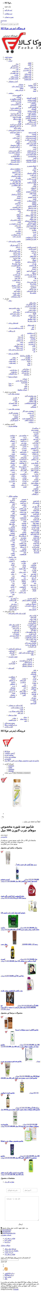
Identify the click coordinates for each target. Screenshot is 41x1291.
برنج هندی (14, 372)
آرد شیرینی (31, 344)
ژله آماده (18, 203)
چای (16, 401)
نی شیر (18, 205)
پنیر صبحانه (27, 68)
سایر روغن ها (32, 321)
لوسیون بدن (34, 468)
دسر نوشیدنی (16, 207)
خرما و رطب (19, 90)
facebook (11, 766)
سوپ (34, 147)
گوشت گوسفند (31, 98)
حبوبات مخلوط (22, 390)
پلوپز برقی (33, 619)
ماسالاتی (33, 407)
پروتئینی (10, 93)
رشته (14, 357)
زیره (34, 280)
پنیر (30, 66)
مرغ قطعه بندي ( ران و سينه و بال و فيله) (15, 109)
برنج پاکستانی (13, 374)
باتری (13, 661)
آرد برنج (33, 335)
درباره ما (7, 1242)
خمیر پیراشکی (18, 346)
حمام (25, 717)
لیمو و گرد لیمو (31, 271)
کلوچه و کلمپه (31, 182)
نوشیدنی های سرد (14, 409)
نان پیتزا (20, 337)
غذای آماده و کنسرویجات (16, 130)
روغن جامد (16, 312)
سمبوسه (17, 158)
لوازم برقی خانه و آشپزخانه (17, 613)
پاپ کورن (33, 175)
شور (19, 284)
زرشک (34, 273)
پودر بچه (33, 587)
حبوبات (25, 379)
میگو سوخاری (15, 156)
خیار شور (17, 278)
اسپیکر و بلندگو (27, 664)
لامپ (21, 709)
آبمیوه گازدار (14, 420)
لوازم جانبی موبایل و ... (16, 711)
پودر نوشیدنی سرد (28, 418)
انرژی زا (15, 415)
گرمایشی (12, 651)
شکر (32, 329)
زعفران (33, 258)
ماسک (13, 479)
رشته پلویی (12, 363)
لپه (26, 384)
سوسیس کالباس (31, 116)
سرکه (18, 273)
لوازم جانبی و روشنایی (15, 705)
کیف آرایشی (13, 609)
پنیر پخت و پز (27, 70)
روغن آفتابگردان (31, 304)
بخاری (13, 654)
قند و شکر (30, 325)
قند (33, 327)
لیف (25, 721)
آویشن (34, 267)
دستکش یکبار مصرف (33, 690)
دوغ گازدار (15, 66)
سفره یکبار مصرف (33, 685)
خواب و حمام (12, 715)
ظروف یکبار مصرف (33, 696)
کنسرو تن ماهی (31, 143)
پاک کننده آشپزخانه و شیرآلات (35, 539)
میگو (19, 122)
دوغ (17, 64)
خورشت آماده (31, 151)
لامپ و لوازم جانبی (17, 707)
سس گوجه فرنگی (14, 251)
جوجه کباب (16, 138)
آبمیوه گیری (32, 621)
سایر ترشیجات (15, 296)
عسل (34, 235)
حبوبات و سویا (12, 377)
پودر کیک (33, 217)
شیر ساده (15, 71)
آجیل (34, 83)
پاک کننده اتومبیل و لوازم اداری (35, 545)
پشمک (19, 216)
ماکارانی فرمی (25, 359)
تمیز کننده (36, 549)
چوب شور (17, 174)
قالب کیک (23, 691)
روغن (10, 300)
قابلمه (24, 686)
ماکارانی (27, 357)
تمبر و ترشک (32, 208)
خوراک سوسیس (31, 160)
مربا (35, 234)
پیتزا (18, 140)
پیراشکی (33, 190)
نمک (35, 254)
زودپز (24, 689)
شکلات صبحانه (31, 224)
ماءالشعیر (15, 418)
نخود (25, 386)
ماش (25, 388)
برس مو (14, 604)
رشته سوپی (12, 361)
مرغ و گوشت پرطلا (11, 725)
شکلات (18, 191)
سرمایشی (30, 651)
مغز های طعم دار (15, 183)
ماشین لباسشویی (30, 635)
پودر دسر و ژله (31, 210)
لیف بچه (33, 574)
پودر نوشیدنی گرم (30, 396)
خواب (14, 718)
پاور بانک (20, 713)
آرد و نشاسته (31, 333)
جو (34, 351)
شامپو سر (23, 439)
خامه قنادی (27, 79)
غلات (33, 346)
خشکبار (20, 84)
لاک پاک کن (13, 607)
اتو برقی (16, 630)
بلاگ (6, 1279)
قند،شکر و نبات (13, 323)
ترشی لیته (17, 291)
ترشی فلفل (16, 295)
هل (35, 278)
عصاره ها (33, 284)
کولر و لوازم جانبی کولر (26, 653)
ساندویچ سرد (32, 156)
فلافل (18, 143)
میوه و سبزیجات (10, 723)
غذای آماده (32, 145)
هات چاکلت (32, 401)
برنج (9, 367)
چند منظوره (35, 525)
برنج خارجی (13, 370)
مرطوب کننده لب (30, 606)
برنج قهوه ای (25, 371)
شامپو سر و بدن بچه (12, 588)
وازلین (36, 466)
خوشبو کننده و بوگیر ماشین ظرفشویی (23, 530)
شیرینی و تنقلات (13, 164)
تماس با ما (8, 1240)
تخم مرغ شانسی (31, 237)
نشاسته (33, 338)
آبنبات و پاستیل (16, 194)
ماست (16, 75)
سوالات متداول (5, 1245)
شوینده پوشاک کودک (23, 581)
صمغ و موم (32, 609)
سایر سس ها (16, 263)
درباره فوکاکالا (9, 1275)
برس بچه (33, 585)
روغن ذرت (32, 308)
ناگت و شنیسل (15, 145)
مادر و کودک (12, 557)
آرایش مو (14, 598)
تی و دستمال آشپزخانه (12, 687)
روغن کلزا (33, 317)
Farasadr (15, 1289)
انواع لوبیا (24, 382)
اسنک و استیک (31, 173)
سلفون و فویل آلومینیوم (33, 701)
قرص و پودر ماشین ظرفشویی (22, 543)
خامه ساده (28, 74)
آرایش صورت (32, 598)
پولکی (19, 218)
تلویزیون (29, 659)
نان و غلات (11, 331)
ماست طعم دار (13, 78)
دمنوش (15, 405)
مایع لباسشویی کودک (22, 586)
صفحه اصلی (8, 57)
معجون (18, 233)
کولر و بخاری (9, 727)
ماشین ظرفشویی (30, 637)
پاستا (28, 365)
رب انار (18, 247)
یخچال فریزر (32, 623)
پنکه (32, 654)
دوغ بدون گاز (14, 67)
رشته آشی (12, 359)
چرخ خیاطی (15, 626)
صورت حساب (9, 17)
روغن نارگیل (32, 315)
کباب (18, 136)
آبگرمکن (12, 653)
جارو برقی (15, 628)
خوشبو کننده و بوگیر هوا (12, 522)
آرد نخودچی (31, 342)
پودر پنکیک (33, 219)
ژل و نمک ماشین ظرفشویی (23, 548)
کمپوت (34, 134)
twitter (10, 767)
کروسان (33, 188)
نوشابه (16, 416)
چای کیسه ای (13, 403)
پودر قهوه (33, 398)
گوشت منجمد (32, 100)
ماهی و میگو (17, 119)
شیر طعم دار (14, 73)
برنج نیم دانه (25, 373)
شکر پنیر (18, 231)
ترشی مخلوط (16, 285)
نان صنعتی (19, 340)
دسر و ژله (17, 200)
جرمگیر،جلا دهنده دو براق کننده (22, 537)
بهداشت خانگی (13, 496)
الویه (34, 158)
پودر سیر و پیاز (31, 282)
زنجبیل (34, 269)
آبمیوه (32, 416)
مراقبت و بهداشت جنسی (23, 475)
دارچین (34, 252)
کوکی (34, 186)
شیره (34, 232)
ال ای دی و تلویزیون (25, 660)
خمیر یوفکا (19, 348)
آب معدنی (30, 413)
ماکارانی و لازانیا (25, 355)
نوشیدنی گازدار (13, 413)
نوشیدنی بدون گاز (28, 411)
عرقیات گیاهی (29, 420)
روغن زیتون (32, 310)
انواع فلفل (33, 256)
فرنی (34, 149)
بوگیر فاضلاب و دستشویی (12, 527)
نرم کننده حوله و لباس (23, 504)
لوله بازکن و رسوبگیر (12, 500)
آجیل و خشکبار (13, 81)
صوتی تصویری (12, 656)
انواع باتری (12, 663)
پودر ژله (33, 212)
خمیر (21, 342)
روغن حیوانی (16, 315)
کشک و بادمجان (31, 162)
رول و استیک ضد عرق (35, 475)
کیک (35, 184)
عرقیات (31, 422)
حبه (19, 229)
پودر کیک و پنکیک (31, 215)
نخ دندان (12, 446)
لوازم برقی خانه (14, 624)
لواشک (34, 204)
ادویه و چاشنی (31, 247)
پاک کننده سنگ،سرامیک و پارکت (34, 515)
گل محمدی (32, 265)
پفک (35, 171)
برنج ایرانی (26, 369)
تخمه (34, 91)
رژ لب (34, 607)
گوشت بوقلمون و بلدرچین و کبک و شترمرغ (15, 100)
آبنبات (19, 196)
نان (22, 335)
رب (19, 243)
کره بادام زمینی (31, 226)
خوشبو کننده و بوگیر (12, 516)
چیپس (34, 169)
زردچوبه (33, 251)
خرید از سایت (9, 1252)
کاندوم (24, 479)
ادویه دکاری (32, 249)
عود (13, 537)
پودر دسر (33, 213)
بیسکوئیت (17, 170)
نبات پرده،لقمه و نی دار (16, 328)
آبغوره (18, 271)
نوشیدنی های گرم (13, 394)
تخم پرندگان (32, 122)
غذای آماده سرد (31, 154)
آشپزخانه (11, 668)
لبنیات (10, 61)
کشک (29, 63)
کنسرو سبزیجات (31, 136)
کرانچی (34, 177)
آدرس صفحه (9, 773)
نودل (28, 363)
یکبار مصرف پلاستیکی (33, 672)
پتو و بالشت (12, 720)
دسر (19, 202)
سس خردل (16, 254)
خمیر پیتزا (20, 344)
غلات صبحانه (32, 223)
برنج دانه (26, 374)
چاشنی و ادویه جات (14, 241)
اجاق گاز (33, 630)
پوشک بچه (35, 490)
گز (20, 213)
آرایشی (10, 596)
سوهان (18, 214)
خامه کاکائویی (27, 77)
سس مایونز (16, 252)
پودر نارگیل (32, 289)
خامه (29, 72)
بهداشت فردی (12, 426)
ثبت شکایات (8, 14)
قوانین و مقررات (10, 1238)
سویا (10, 383)
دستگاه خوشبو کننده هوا (12, 533)
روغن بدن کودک (12, 576)
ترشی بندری (16, 293)
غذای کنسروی (15, 160)
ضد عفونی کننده (13, 553)
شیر (17, 69)
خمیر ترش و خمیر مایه (16, 349)
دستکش (12, 684)
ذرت (33, 348)
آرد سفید (32, 337)
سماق (34, 260)
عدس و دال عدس (21, 380)
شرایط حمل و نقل (10, 1249)
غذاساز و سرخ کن (30, 643)
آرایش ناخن (13, 606)
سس (18, 249)
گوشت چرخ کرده (15, 124)
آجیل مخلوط (32, 85)
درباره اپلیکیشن (9, 1273)
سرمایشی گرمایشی (14, 649)
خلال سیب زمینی (14, 151)
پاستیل (18, 198)
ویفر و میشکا (16, 172)
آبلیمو (18, 269)
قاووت (18, 227)
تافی (19, 189)
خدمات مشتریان (6, 1235)
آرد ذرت (32, 340)
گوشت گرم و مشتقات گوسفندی (32, 103)
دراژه (19, 192)
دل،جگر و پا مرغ (16, 113)
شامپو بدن (23, 444)
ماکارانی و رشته (13, 353)
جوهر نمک (36, 523)
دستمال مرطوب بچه (33, 581)
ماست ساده (14, 77)
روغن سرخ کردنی (30, 306)
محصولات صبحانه (30, 221)
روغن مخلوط (32, 319)
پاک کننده (36, 501)
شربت (32, 415)
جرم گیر (36, 508)
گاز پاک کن (35, 506)
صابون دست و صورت (24, 448)
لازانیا (28, 361)
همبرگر (17, 141)
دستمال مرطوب (31, 604)
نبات (21, 326)
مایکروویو (33, 628)
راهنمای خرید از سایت (11, 1250)
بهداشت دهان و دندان (12, 437)
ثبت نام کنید (8, 10)
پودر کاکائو (33, 399)
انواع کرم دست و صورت (35, 444)
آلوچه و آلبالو (32, 206)
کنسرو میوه (32, 132)
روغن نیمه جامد (15, 313)
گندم (33, 349)
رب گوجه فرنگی (15, 245)
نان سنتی (20, 338)
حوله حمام (23, 719)
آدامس (34, 195)
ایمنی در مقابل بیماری (12, 475)
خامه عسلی (27, 76)
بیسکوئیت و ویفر (15, 169)
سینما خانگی (28, 662)
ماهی (19, 121)
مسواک (12, 441)
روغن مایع (33, 302)
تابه (25, 688)
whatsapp (11, 769)
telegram (11, 771)
